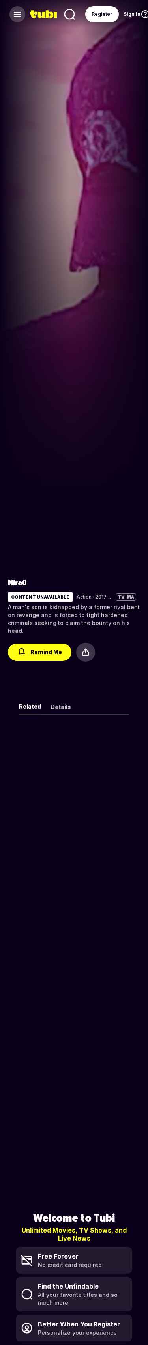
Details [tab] (61, 706)
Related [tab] (30, 706)
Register (102, 14)
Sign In (132, 14)
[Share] (85, 652)
